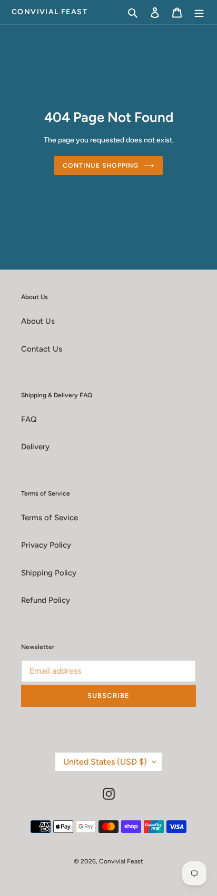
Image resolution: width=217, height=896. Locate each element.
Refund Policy (45, 600)
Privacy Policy (46, 545)
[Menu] (199, 12)
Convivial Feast (49, 12)
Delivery (35, 446)
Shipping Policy (48, 573)
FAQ (29, 419)
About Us (38, 321)
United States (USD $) (105, 762)
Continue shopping (101, 165)
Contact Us (41, 349)
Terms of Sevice (49, 517)
